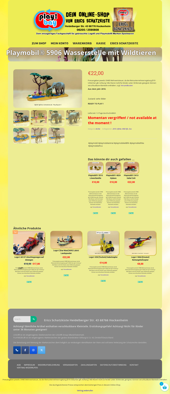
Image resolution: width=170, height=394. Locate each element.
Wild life (125, 129)
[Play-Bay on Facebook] (25, 350)
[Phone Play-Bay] (17, 350)
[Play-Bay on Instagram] (33, 350)
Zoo (130, 129)
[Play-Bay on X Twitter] (41, 350)
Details (95, 213)
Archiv (98, 129)
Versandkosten (127, 85)
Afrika (119, 129)
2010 (114, 129)
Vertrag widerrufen (85, 390)
